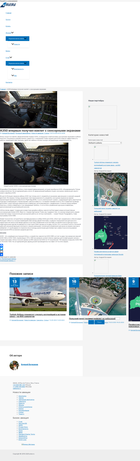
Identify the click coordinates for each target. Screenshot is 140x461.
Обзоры (21, 405)
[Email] (41, 251)
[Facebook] (41, 245)
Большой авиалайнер (23, 133)
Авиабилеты (23, 436)
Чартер (21, 398)
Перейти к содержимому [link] (8, 1)
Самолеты (39, 320)
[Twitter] (41, 248)
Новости (17, 44)
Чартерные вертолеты (26, 399)
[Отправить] (41, 254)
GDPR (21, 425)
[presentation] (12, 33)
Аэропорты (22, 396)
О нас (8, 58)
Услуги (8, 19)
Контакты (9, 82)
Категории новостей (95, 140)
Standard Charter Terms (27, 434)
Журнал (8, 33)
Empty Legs (22, 440)
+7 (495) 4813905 (19, 387)
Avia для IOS (23, 423)
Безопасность (19, 69)
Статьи (46, 133)
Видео (8, 51)
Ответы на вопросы (25, 407)
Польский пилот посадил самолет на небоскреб (92, 318)
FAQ (15, 76)
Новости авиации (37, 133)
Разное (21, 409)
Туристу (21, 414)
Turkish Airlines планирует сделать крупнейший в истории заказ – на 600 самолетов (38, 315)
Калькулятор (23, 438)
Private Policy (23, 427)
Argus (21, 431)
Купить (8, 26)
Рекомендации (24, 410)
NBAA (20, 432)
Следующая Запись (7, 261)
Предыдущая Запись (8, 259)
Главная (8, 13)
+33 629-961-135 (19, 385)
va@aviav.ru (17, 388)
